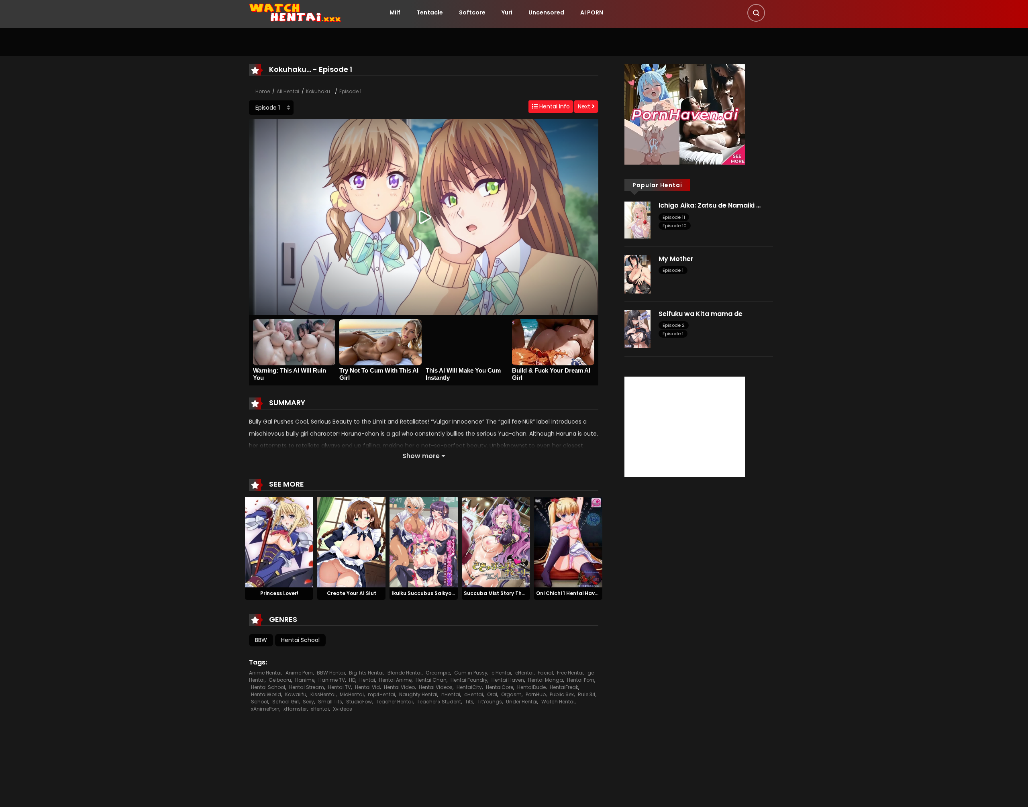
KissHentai (323, 694)
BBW (261, 640)
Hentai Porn (580, 680)
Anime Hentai (265, 672)
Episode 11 (674, 217)
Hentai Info (554, 106)
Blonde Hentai (405, 672)
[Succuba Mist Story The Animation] (496, 542)
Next (585, 106)
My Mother (676, 258)
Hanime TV (331, 680)
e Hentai (501, 672)
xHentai (320, 708)
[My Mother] (637, 274)
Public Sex (562, 694)
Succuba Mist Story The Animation (508, 593)
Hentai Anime (395, 680)
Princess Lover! (279, 593)
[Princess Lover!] (279, 542)
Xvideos (342, 708)
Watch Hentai (558, 701)
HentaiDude (531, 687)
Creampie (438, 672)
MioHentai (352, 694)
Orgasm (511, 694)
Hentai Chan (431, 680)
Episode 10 (675, 225)
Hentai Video (399, 687)
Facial (545, 672)
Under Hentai (521, 701)
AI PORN (591, 12)
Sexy (308, 701)
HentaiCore (499, 687)
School (259, 701)
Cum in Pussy (470, 672)
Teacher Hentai (394, 701)
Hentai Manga (545, 680)
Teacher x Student (439, 701)
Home (262, 91)
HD (352, 680)
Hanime (304, 680)
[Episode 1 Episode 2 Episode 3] (271, 107)
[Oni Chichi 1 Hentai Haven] (568, 542)
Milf (395, 12)
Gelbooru (280, 680)
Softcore (472, 12)
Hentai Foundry (469, 680)
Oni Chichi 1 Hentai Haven (568, 593)
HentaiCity (469, 687)
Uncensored (546, 12)
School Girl (285, 701)
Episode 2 (674, 325)
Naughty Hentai (418, 694)
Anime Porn (299, 672)
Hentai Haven (508, 680)
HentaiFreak (564, 687)
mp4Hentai (381, 694)
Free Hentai (570, 672)
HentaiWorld (266, 694)
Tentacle (429, 12)
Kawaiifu (295, 694)
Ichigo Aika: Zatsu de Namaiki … (710, 205)
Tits (469, 701)
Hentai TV (339, 687)
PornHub (536, 694)
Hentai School (300, 640)
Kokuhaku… (319, 91)
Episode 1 (350, 91)
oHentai (473, 694)
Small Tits (330, 701)
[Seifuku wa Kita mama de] (637, 328)
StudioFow (359, 701)
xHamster (295, 708)
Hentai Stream (306, 687)
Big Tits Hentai (366, 672)
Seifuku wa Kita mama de (700, 313)
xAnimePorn (265, 708)
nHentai (450, 694)
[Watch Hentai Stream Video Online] (295, 12)
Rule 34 (587, 694)
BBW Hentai (331, 672)
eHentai (524, 672)
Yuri (507, 12)
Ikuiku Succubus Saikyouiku (427, 593)
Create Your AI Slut (351, 593)
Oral (492, 694)
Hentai (367, 680)
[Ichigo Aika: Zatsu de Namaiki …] (637, 220)
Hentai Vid (367, 687)
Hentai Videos (436, 687)
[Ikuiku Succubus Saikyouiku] (424, 542)
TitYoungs (489, 701)
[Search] (756, 13)
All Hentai (288, 91)
